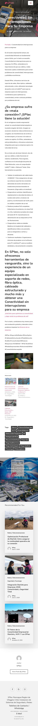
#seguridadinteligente (12, 446)
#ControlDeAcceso (23, 430)
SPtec (10, 31)
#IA (24, 433)
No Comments (27, 31)
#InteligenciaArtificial (11, 436)
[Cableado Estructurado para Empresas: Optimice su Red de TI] (24, 381)
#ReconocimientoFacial (12, 439)
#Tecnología (9, 449)
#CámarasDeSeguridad (25, 427)
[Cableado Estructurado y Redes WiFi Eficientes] (10, 403)
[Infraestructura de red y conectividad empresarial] (10, 381)
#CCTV (14, 430)
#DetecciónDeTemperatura (13, 433)
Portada (7, 44)
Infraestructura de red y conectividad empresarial (10, 388)
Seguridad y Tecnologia (15, 581)
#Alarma (14, 427)
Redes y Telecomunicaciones (18, 12)
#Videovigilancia (20, 449)
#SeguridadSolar (25, 446)
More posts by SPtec (19, 671)
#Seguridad (24, 439)
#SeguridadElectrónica (12, 443)
